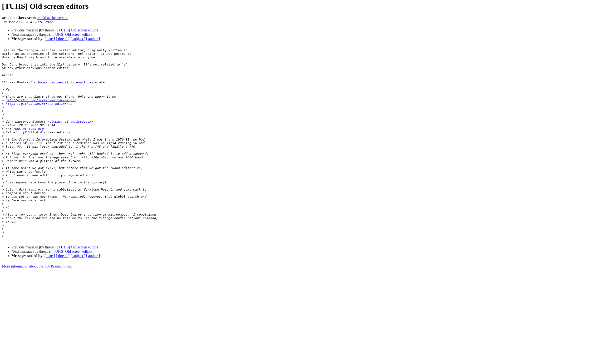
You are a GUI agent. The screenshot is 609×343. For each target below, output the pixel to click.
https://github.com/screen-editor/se (39, 104)
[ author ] (93, 39)
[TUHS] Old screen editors (77, 30)
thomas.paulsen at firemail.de (63, 82)
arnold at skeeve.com (52, 18)
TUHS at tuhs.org (28, 129)
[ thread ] (62, 39)
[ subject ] (77, 39)
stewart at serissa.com (70, 121)
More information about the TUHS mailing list (37, 266)
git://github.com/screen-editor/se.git (41, 100)
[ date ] (49, 39)
